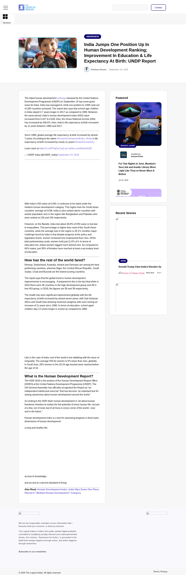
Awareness (92, 36)
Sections (7, 23)
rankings (61, 98)
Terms (156, 571)
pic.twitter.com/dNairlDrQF (78, 148)
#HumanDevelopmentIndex (71, 138)
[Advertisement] (62, 180)
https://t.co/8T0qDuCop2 (51, 148)
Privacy (164, 571)
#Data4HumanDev (84, 142)
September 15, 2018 (68, 155)
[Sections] (5, 16)
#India (89, 138)
